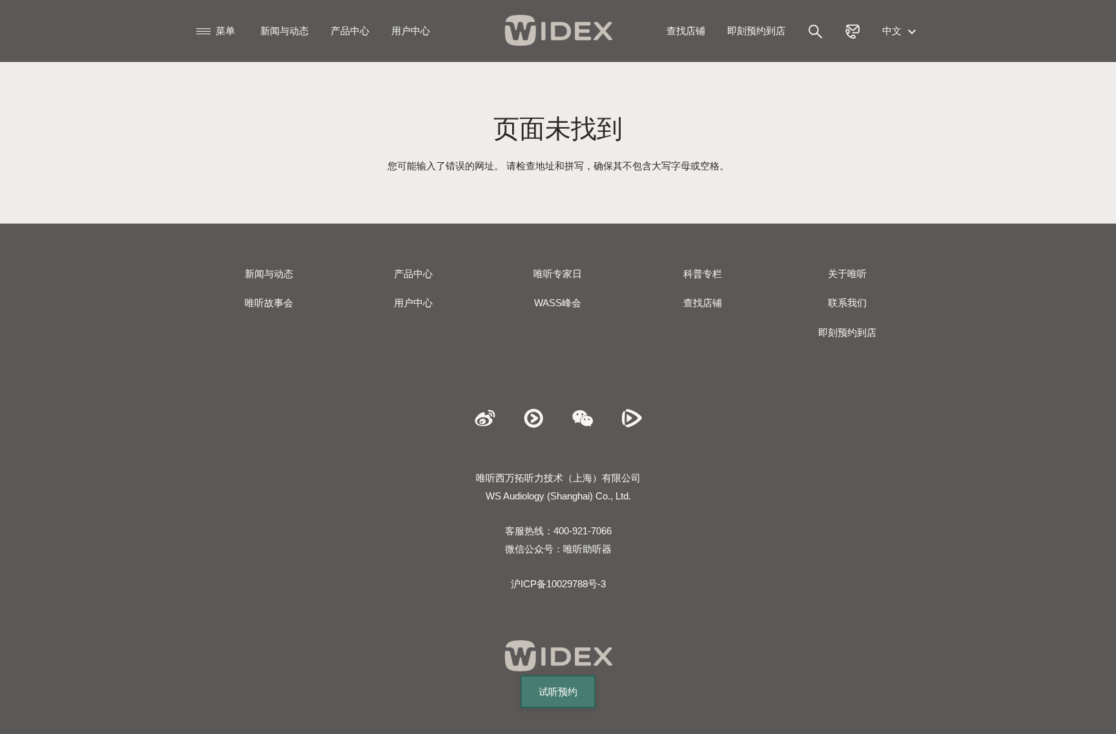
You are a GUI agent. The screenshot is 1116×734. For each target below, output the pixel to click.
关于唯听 (847, 273)
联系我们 (847, 302)
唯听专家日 (557, 273)
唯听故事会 (269, 302)
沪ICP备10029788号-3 (558, 583)
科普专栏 (702, 273)
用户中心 (410, 30)
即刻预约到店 (756, 30)
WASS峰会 (557, 302)
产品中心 (350, 30)
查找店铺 (685, 30)
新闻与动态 (284, 30)
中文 (893, 30)
